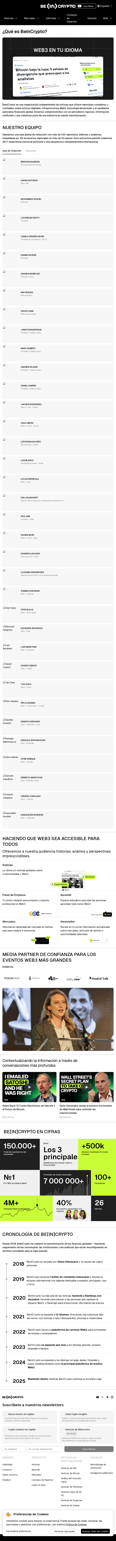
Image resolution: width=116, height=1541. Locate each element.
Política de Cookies (76, 1524)
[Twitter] (102, 1397)
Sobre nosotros (10, 1474)
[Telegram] (107, 1397)
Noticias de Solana (70, 1505)
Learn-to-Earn (38, 1485)
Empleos (6, 1479)
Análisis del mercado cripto (71, 1480)
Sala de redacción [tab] (11, 150)
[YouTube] (97, 1397)
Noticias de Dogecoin (71, 1500)
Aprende (36, 1469)
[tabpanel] (58, 493)
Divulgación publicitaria (101, 1472)
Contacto (7, 1469)
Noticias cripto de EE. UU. (71, 1493)
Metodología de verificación (98, 1466)
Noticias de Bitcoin (70, 1473)
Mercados (37, 1474)
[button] (29, 1417)
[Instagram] (112, 1397)
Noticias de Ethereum (71, 1486)
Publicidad (7, 1464)
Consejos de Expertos (42, 1479)
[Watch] (29, 1087)
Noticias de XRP (69, 1468)
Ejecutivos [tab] (31, 150)
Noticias (36, 1464)
